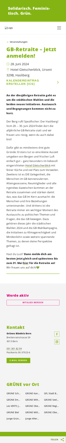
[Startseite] (13, 28)
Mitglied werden (33, 302)
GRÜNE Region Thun (51, 405)
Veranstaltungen (19, 42)
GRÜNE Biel (13, 412)
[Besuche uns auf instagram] (56, 341)
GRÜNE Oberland (51, 412)
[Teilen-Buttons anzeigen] (62, 439)
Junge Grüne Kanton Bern (14, 418)
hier (26, 263)
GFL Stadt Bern (51, 393)
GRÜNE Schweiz (14, 393)
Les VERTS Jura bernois (14, 405)
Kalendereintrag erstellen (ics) (22, 82)
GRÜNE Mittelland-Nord (32, 412)
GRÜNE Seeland (51, 399)
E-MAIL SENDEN (18, 360)
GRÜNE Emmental (14, 399)
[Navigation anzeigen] (59, 28)
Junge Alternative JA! (32, 418)
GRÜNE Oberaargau (32, 405)
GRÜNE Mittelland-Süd (32, 399)
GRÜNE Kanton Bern (32, 393)
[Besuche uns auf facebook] (56, 334)
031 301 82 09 (14, 348)
